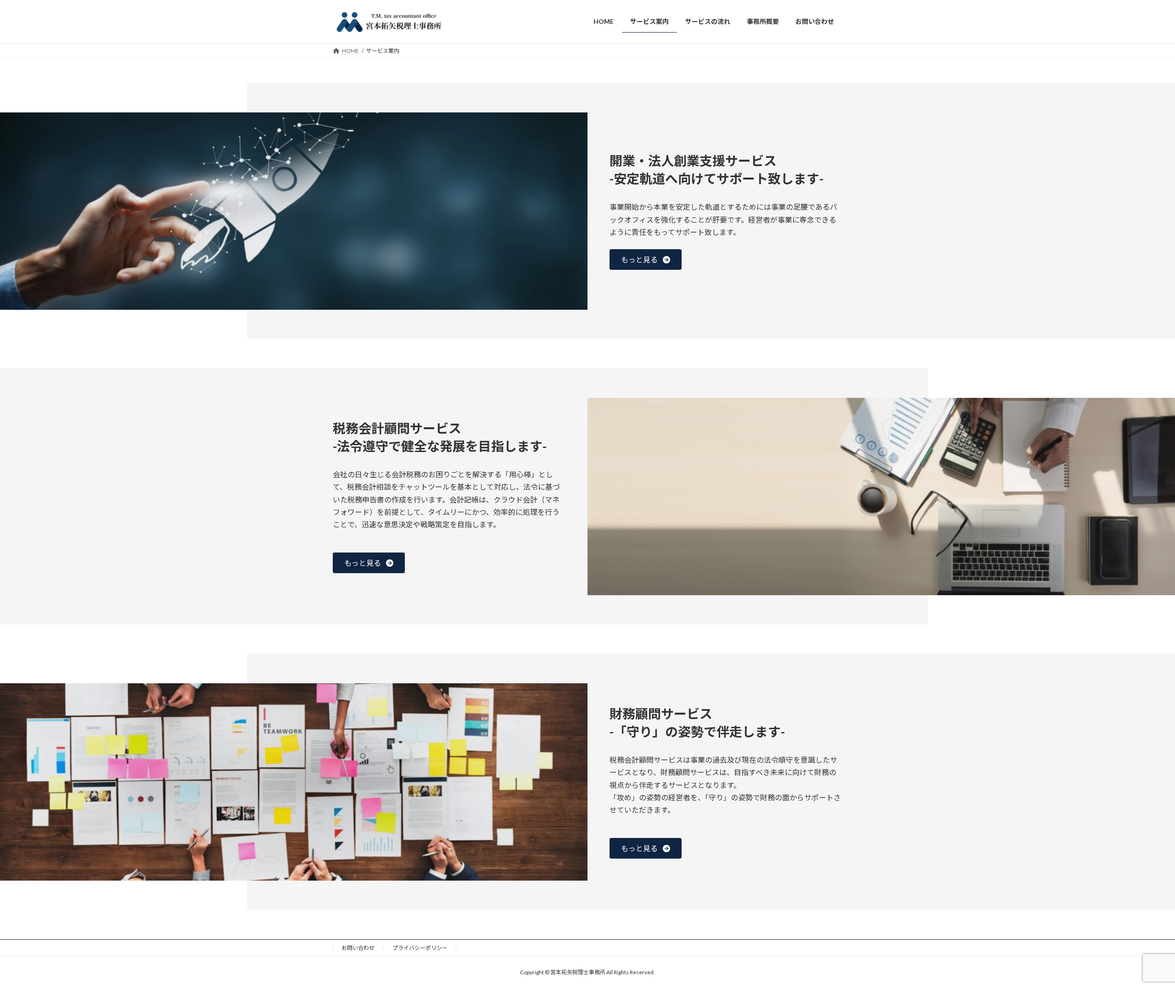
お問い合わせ (358, 947)
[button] (646, 259)
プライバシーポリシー (420, 947)
